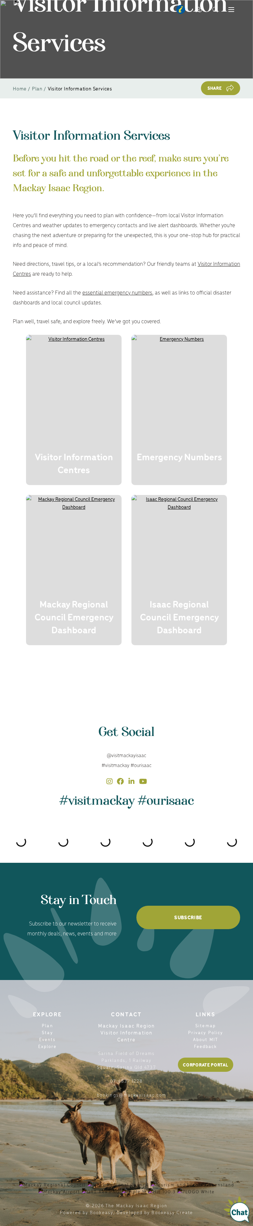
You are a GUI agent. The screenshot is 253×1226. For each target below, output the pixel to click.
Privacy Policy (205, 1032)
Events (47, 1039)
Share (215, 88)
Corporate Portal (205, 1065)
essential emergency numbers (117, 292)
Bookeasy (101, 1212)
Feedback (205, 1046)
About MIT (205, 1039)
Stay (47, 1032)
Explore (47, 1046)
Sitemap (205, 1025)
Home (20, 88)
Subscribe (188, 917)
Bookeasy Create (172, 1212)
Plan (37, 88)
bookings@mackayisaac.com (131, 1095)
